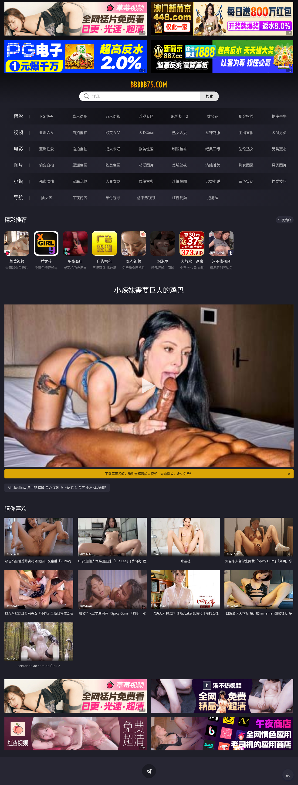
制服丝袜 (179, 148)
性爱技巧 (279, 181)
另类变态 (279, 148)
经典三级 (212, 148)
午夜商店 (79, 197)
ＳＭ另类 (279, 132)
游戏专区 (146, 116)
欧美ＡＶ (112, 132)
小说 (18, 181)
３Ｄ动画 (146, 132)
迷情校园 (179, 181)
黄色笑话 (246, 181)
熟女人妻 (179, 132)
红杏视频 (179, 197)
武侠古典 (146, 181)
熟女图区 (246, 165)
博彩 (18, 116)
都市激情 (46, 181)
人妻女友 (112, 181)
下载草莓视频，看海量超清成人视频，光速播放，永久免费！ (149, 473)
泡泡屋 (212, 197)
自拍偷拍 (79, 132)
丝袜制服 (212, 132)
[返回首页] (288, 774)
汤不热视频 (146, 197)
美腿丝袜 (179, 165)
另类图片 (279, 165)
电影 (18, 149)
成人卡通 (112, 148)
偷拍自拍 (79, 148)
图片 (18, 165)
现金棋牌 (246, 116)
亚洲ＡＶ (46, 132)
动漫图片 (146, 165)
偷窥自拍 (46, 165)
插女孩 (46, 197)
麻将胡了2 (179, 116)
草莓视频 (112, 197)
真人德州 (79, 116)
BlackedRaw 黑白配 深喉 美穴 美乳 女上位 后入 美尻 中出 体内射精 (57, 487)
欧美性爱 (146, 148)
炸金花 (212, 116)
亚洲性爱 (46, 148)
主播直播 (246, 132)
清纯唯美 (212, 165)
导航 (18, 197)
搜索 (209, 96)
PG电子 (46, 116)
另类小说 (212, 181)
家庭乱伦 (79, 181)
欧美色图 (112, 165)
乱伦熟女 (246, 148)
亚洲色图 (79, 165)
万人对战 (112, 116)
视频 (18, 132)
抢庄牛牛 (279, 116)
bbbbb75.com (149, 84)
